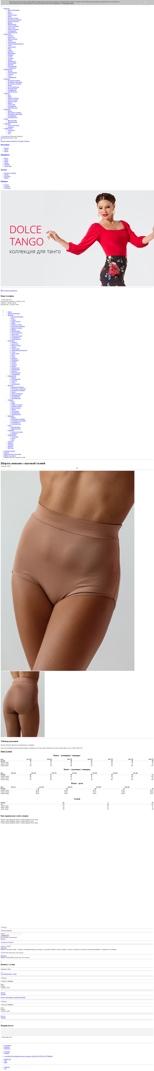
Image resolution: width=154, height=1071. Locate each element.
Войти (3, 290)
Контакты (15, 141)
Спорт (10, 45)
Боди (9, 11)
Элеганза (10, 58)
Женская (6, 8)
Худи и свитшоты (13, 26)
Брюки (10, 85)
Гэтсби (10, 56)
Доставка (21, 141)
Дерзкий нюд (12, 61)
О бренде (26, 141)
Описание (4, 948)
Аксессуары (11, 27)
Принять (143, 2)
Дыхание (10, 35)
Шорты (10, 23)
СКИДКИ (7, 124)
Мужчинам (5, 145)
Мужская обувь (12, 88)
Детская (4, 170)
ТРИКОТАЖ (8, 128)
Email (2, 933)
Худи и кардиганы (13, 87)
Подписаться (4, 935)
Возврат (10, 446)
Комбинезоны (12, 24)
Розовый (10, 55)
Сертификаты (12, 31)
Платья (10, 13)
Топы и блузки (12, 15)
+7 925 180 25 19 (6, 136)
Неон (9, 48)
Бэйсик (10, 59)
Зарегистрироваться (11, 290)
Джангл (10, 40)
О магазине (7, 1045)
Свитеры (7, 186)
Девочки (7, 93)
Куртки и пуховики (10, 173)
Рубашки (7, 164)
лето (9, 133)
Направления (8, 69)
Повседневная (12, 66)
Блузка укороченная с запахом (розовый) (13, 997)
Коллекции (7, 34)
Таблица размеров (6, 930)
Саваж (10, 50)
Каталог (3, 141)
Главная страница (9, 451)
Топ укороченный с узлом (8, 974)
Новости (8, 141)
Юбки (9, 16)
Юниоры (4, 181)
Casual (9, 751)
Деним (6, 160)
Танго (9, 75)
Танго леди (11, 37)
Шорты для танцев (10, 456)
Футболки (7, 176)
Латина (10, 71)
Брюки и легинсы (13, 21)
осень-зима (11, 130)
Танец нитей (12, 47)
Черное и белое (12, 39)
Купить (3, 939)
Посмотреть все (12, 32)
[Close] (1, 292)
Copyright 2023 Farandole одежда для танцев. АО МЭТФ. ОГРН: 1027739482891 (28, 1056)
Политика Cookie (68, 3)
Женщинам (5, 155)
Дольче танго (12, 42)
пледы (10, 132)
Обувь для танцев (13, 29)
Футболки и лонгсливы (15, 82)
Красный (10, 51)
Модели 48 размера (14, 10)
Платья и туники (13, 18)
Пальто (6, 163)
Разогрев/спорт (12, 72)
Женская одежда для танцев (12, 454)
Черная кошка (12, 63)
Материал (4, 956)
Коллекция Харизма (14, 80)
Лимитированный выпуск (16, 43)
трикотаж (11, 127)
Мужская (7, 79)
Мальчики (7, 109)
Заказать (3, 994)
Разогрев (10, 64)
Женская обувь (12, 120)
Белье (6, 158)
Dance (3, 751)
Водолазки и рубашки (14, 19)
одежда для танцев (13, 125)
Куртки (6, 148)
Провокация (11, 53)
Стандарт (11, 74)
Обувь (6, 119)
